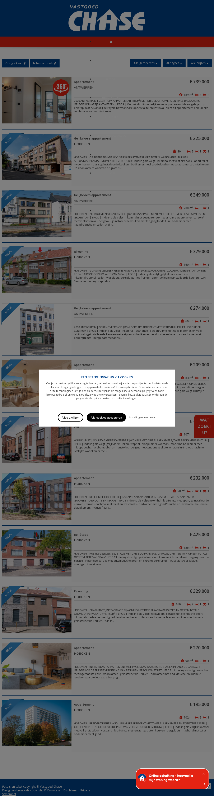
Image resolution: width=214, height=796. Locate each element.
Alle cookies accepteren (106, 417)
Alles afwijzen (70, 417)
